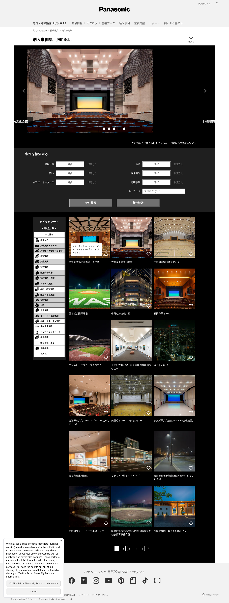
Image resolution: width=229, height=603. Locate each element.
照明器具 (54, 30)
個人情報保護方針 (67, 594)
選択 (70, 164)
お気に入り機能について (183, 142)
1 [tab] (104, 129)
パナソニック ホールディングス (93, 594)
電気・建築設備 (40, 30)
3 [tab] (114, 129)
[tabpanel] (114, 91)
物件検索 (90, 202)
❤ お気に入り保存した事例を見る (149, 142)
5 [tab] (124, 129)
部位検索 (138, 202)
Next (205, 90)
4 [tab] (119, 129)
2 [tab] (109, 129)
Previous (23, 90)
